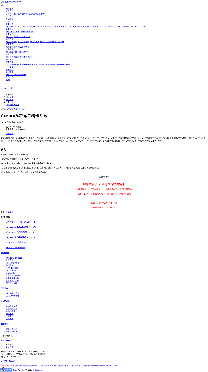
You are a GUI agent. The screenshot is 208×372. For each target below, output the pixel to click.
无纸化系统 (10, 311)
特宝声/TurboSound (14, 275)
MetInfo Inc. (37, 370)
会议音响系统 (16, 366)
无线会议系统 (11, 306)
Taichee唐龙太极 (12, 293)
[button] (5, 88)
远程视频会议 (43, 366)
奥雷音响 (9, 260)
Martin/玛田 (10, 273)
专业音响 (5, 253)
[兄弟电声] (104, 2)
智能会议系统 (30, 366)
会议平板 (9, 314)
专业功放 (9, 102)
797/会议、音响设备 (14, 258)
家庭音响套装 (11, 329)
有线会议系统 (11, 309)
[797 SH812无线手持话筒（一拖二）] (22, 232)
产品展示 (9, 100)
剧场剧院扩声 (57, 366)
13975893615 (6, 340)
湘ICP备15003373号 (9, 361)
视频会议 (9, 316)
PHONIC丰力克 (12, 268)
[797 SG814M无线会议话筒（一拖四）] (22, 222)
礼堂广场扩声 (71, 366)
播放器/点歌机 (12, 331)
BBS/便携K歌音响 (13, 263)
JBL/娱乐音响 (11, 270)
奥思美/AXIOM (12, 281)
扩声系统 (9, 319)
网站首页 (9, 9)
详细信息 (9, 134)
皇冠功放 (9, 212)
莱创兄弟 (9, 265)
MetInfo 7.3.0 (16, 370)
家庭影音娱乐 (98, 366)
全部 (8, 21)
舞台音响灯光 (84, 366)
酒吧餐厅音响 (111, 366)
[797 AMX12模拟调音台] (16, 242)
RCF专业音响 (11, 283)
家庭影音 (5, 324)
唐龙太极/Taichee (13, 278)
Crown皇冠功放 (12, 105)
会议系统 (5, 301)
